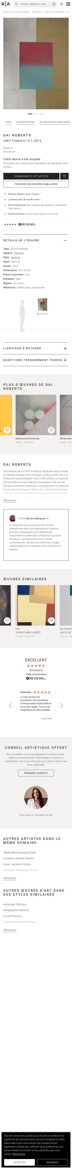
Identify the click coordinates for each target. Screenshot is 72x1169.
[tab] (36, 240)
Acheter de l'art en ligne (16, 11)
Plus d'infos (18, 1154)
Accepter (19, 1162)
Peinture (37, 11)
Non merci (52, 1162)
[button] (68, 4)
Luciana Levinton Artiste (18, 858)
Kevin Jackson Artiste (17, 864)
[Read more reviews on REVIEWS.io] (36, 679)
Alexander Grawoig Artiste (19, 852)
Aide (8, 122)
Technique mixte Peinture (19, 921)
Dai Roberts (17, 135)
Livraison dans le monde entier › (24, 199)
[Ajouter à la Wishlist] (64, 176)
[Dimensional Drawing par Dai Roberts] (36, 415)
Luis (18, 629)
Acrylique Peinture (14, 904)
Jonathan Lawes (28, 632)
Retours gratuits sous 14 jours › (24, 194)
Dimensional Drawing (27, 438)
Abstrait (15, 257)
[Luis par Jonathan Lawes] (36, 605)
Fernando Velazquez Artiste (20, 870)
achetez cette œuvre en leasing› (33, 214)
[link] (54, 4)
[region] (36, 705)
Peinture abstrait (54, 11)
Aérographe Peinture (16, 910)
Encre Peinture (12, 916)
